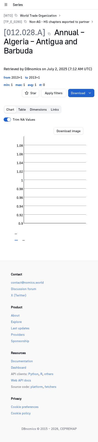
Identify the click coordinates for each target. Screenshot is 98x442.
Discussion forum (23, 289)
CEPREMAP (68, 429)
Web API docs (21, 380)
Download (78, 93)
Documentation (22, 361)
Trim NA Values (24, 119)
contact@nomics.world (27, 282)
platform (37, 387)
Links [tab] (55, 109)
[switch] (7, 119)
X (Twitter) (18, 295)
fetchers (50, 387)
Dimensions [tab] (38, 109)
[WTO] (8, 15)
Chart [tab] (10, 109)
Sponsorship (20, 341)
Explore (16, 322)
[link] (30, 15)
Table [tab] (22, 109)
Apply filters (53, 93)
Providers (18, 334)
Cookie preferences (25, 407)
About (15, 315)
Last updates (20, 328)
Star (33, 93)
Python (33, 374)
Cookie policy (21, 413)
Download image (68, 131)
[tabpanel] (49, 183)
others (48, 374)
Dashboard (18, 367)
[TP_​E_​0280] (13, 22)
